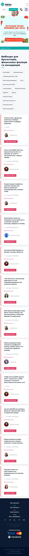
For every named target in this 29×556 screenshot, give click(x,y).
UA (27, 3)
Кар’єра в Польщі (7, 96)
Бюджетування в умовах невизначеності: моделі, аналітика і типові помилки (13, 441)
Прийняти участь (10, 175)
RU (27, 5)
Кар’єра (14, 92)
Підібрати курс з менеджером (14, 39)
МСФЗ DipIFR (6, 72)
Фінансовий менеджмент (10, 80)
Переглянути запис (11, 141)
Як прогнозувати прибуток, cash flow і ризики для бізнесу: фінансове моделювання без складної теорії (13, 187)
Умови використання (14, 526)
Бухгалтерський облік (9, 84)
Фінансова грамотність (9, 100)
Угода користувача (14, 551)
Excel (21, 80)
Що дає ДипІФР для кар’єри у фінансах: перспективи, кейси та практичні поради (14, 411)
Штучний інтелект (8, 104)
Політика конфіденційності (14, 525)
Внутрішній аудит (18, 72)
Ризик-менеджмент (8, 108)
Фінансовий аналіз (20, 88)
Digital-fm (5, 92)
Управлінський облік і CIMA (10, 76)
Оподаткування (7, 88)
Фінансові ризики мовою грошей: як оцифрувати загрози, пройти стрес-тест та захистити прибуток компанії (13, 346)
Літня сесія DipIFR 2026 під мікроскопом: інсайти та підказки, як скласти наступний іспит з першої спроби (13, 153)
